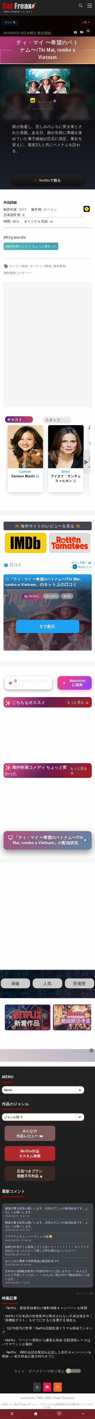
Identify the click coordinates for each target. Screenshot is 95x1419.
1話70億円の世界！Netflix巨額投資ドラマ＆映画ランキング (47, 1330)
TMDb (40, 1398)
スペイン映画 (18, 266)
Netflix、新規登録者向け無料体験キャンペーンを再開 (46, 1307)
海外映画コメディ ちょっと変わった (31, 246)
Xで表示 (47, 626)
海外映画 (59, 266)
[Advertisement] (47, 345)
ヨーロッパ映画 (40, 266)
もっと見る (76, 702)
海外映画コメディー (18, 273)
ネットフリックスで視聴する (48, 180)
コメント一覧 (84, 1293)
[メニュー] (89, 6)
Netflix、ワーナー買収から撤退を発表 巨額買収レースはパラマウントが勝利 (46, 1341)
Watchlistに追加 (73, 683)
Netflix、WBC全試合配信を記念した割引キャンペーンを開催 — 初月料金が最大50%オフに (47, 1354)
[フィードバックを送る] (75, 32)
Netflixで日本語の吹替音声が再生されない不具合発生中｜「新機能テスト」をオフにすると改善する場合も (47, 1317)
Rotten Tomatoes (63, 1398)
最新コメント (13, 1191)
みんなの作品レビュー (27, 1133)
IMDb (48, 1398)
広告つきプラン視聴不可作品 (30, 1173)
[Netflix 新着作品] (27, 1017)
